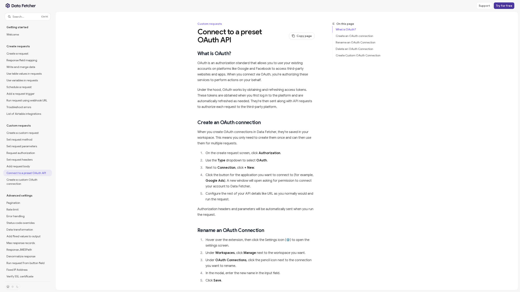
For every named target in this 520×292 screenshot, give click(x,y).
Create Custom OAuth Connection (358, 55)
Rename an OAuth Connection (355, 42)
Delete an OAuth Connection (354, 49)
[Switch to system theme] (8, 287)
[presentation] (28, 150)
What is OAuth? (346, 29)
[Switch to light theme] (13, 287)
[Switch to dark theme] (17, 287)
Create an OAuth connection (354, 36)
